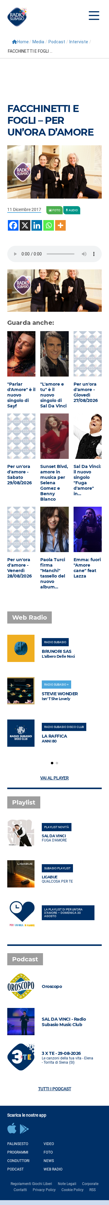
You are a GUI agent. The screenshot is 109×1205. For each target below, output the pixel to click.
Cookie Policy (72, 1190)
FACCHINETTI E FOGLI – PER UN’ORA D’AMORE (50, 120)
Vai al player (54, 777)
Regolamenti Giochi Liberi (31, 1184)
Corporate (90, 1184)
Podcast (56, 41)
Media (38, 41)
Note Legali (67, 1184)
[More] (60, 225)
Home (23, 41)
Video (49, 1144)
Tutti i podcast (54, 1088)
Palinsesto (17, 1144)
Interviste (78, 41)
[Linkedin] (36, 225)
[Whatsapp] (48, 225)
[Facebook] (13, 225)
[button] (52, 763)
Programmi (17, 1152)
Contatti (20, 1190)
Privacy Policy (44, 1190)
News (49, 1161)
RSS (92, 1190)
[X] (25, 225)
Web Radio (53, 1169)
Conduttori (18, 1161)
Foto (48, 1152)
